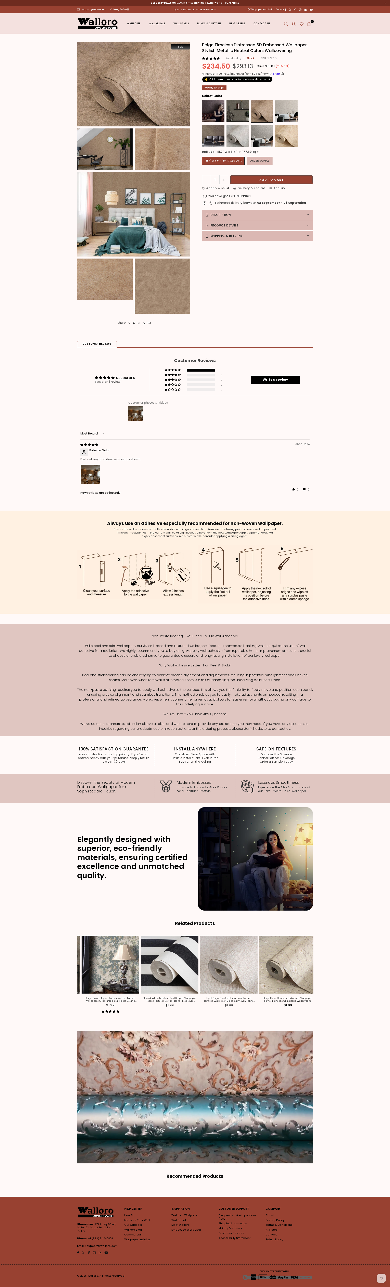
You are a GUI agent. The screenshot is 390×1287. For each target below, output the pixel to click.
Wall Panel (178, 1220)
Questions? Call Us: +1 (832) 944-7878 (195, 9)
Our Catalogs (133, 1225)
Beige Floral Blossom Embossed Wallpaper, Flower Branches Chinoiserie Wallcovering (309, 999)
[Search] (286, 23)
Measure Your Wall (137, 1220)
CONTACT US (262, 23)
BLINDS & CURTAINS (209, 23)
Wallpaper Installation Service (267, 9)
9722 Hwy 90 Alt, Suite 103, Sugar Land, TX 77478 (96, 1227)
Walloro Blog (133, 1230)
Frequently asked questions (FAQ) (237, 1217)
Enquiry (279, 188)
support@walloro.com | (95, 9)
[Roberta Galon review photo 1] (90, 474)
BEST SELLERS (237, 23)
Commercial (133, 1234)
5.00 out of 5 (125, 378)
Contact (271, 1234)
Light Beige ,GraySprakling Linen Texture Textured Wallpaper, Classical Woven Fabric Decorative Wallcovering (250, 999)
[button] (309, 23)
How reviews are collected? (100, 493)
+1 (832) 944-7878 (100, 1238)
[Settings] (293, 23)
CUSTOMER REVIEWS (97, 344)
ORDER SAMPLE (259, 161)
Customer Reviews (231, 1233)
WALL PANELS (181, 23)
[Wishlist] (302, 23)
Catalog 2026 (118, 9)
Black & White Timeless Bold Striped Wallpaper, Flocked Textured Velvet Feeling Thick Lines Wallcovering (190, 999)
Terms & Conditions (279, 1225)
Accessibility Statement (234, 1238)
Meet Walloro (180, 1225)
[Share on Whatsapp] (144, 322)
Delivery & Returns (251, 188)
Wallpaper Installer (137, 1239)
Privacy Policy (275, 1220)
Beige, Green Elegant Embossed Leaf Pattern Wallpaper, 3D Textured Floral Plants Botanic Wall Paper (131, 999)
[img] (89, 445)
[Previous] (76, 977)
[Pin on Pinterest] (133, 322)
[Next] (314, 977)
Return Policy (274, 1239)
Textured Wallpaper (185, 1215)
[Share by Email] (149, 322)
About (270, 1215)
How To (129, 1215)
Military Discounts (230, 1228)
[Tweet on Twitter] (128, 322)
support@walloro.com (102, 1246)
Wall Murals (157, 23)
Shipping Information (233, 1223)
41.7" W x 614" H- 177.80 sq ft (223, 161)
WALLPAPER (134, 23)
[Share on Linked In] (139, 322)
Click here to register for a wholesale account (237, 79)
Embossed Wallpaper (186, 1230)
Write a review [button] (275, 379)
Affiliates (271, 1230)
